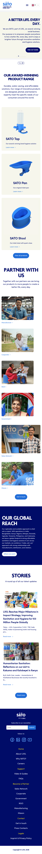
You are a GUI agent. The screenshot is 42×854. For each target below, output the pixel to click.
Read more (7, 636)
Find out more (33, 50)
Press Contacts (21, 828)
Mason (4, 488)
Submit (31, 727)
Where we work (9, 554)
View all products (21, 255)
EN (35, 5)
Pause (20, 63)
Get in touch (21, 497)
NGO (3, 387)
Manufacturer (7, 323)
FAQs (21, 779)
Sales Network (7, 456)
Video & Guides (21, 774)
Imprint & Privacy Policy (21, 838)
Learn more (10, 147)
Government (6, 419)
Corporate (5, 355)
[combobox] (35, 5)
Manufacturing (21, 808)
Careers (21, 764)
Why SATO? (21, 759)
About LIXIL (21, 754)
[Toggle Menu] (27, 5)
